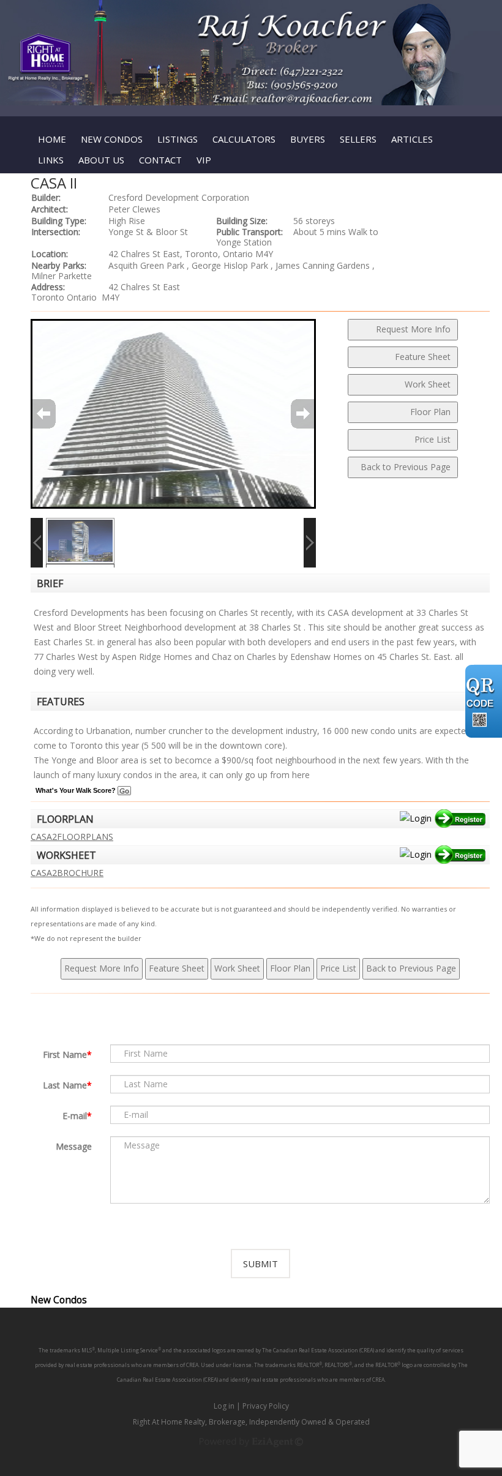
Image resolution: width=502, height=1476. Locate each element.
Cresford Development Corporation (178, 197)
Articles (412, 139)
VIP (204, 160)
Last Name (65, 1085)
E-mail (74, 1116)
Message (74, 1146)
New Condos (112, 139)
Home (52, 139)
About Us (101, 160)
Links (51, 160)
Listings (177, 139)
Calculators (243, 139)
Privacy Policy (265, 1406)
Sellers (358, 139)
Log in (224, 1406)
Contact (160, 160)
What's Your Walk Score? (77, 790)
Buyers (307, 139)
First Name (65, 1054)
